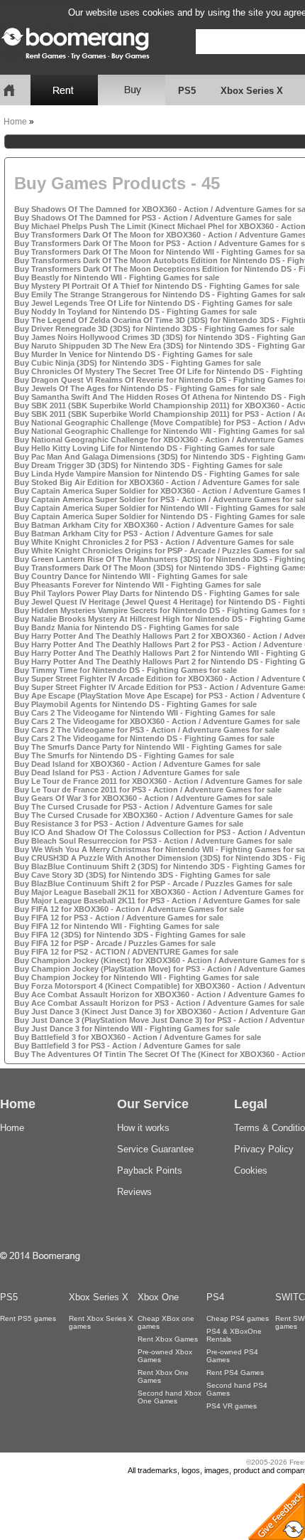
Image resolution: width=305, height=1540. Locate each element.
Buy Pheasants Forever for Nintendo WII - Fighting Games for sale (137, 584)
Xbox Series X (252, 90)
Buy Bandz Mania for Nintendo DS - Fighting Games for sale (126, 627)
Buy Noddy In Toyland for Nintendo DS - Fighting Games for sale (135, 311)
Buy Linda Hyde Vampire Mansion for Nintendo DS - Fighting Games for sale (156, 473)
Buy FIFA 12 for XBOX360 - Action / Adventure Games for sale (129, 909)
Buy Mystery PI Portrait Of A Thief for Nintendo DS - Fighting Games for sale (156, 286)
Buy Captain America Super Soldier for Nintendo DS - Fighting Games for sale (159, 516)
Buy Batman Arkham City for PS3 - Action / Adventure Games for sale (143, 533)
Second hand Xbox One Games (169, 1397)
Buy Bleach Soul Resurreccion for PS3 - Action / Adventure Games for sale (153, 841)
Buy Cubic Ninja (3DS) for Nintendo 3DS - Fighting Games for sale (137, 363)
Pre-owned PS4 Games (232, 1356)
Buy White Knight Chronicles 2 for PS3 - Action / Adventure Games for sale (154, 542)
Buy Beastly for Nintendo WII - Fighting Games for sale (116, 277)
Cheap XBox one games (166, 1322)
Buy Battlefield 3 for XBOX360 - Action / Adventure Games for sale (137, 1037)
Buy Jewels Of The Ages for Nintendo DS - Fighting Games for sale (139, 388)
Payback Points (149, 1170)
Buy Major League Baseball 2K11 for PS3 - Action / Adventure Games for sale (157, 900)
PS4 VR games (231, 1406)
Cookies (250, 1170)
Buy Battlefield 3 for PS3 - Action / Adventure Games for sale (127, 1045)
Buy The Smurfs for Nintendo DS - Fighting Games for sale (124, 755)
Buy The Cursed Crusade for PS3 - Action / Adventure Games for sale (143, 806)
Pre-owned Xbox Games (165, 1356)
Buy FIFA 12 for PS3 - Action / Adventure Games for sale (118, 917)
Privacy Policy (264, 1149)
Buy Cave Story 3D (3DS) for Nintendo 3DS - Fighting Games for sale (142, 875)
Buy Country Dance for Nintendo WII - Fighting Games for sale (131, 576)
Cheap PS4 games (237, 1318)
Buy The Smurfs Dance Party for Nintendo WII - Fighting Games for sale (148, 747)
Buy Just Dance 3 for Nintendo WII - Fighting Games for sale (127, 1028)
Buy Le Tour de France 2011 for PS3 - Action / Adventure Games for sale (148, 789)
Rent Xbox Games (168, 1339)
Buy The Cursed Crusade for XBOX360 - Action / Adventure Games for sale (153, 815)
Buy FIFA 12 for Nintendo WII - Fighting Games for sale (116, 926)
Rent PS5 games (28, 1318)
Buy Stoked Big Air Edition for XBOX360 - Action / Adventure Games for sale (156, 482)
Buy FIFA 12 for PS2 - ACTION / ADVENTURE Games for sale (126, 951)
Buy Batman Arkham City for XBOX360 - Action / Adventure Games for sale (154, 525)
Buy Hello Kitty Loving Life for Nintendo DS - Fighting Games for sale (144, 448)
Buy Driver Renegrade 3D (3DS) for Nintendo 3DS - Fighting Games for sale (154, 328)
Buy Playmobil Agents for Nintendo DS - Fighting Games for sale (135, 704)
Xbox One (158, 1297)
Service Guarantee (155, 1149)
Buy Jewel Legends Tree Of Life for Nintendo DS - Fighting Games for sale (153, 303)
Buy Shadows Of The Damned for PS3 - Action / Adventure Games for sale (153, 217)
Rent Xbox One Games (163, 1376)
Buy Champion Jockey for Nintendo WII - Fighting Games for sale (136, 977)
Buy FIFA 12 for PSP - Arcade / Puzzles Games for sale (115, 943)
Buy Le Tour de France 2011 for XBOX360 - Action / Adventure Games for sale (158, 781)
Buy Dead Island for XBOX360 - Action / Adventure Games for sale (137, 764)
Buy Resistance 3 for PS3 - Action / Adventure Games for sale (128, 823)
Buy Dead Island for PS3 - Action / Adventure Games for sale (127, 772)
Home (15, 122)
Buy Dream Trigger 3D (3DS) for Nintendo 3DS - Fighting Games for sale (148, 465)
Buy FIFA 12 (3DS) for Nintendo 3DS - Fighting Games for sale (129, 934)
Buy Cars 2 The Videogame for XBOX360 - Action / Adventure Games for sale (157, 721)
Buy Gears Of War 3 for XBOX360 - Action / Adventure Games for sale (143, 798)
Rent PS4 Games (235, 1372)
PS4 (215, 1297)
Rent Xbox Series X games (101, 1322)
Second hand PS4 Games (236, 1389)
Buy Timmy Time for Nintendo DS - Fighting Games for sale (125, 670)
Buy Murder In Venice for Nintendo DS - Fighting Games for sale (133, 354)
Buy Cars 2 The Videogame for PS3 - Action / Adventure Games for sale (146, 730)
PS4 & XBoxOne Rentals (234, 1335)
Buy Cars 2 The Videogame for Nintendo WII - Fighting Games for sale (144, 712)
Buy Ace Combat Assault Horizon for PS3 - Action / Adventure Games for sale (159, 1003)
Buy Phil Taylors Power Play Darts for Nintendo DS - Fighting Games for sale (156, 593)
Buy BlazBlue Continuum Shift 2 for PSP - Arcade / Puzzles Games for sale (153, 883)
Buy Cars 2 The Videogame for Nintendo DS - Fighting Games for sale (144, 738)
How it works (143, 1127)
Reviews (134, 1191)
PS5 (187, 90)
